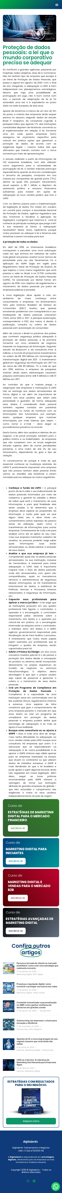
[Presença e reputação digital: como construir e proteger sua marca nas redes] (8, 988)
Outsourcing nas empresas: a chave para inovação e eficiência (37, 1021)
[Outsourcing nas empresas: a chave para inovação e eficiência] (8, 1024)
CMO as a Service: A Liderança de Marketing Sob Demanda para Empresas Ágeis (36, 1062)
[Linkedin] (34, 1181)
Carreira (20, 1071)
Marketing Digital (24, 974)
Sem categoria (35, 1029)
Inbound (20, 1050)
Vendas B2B (45, 1011)
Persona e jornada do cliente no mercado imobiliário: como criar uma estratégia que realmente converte (37, 965)
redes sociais (39, 992)
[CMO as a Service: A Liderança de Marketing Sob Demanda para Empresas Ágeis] (8, 1065)
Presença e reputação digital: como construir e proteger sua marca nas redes (37, 985)
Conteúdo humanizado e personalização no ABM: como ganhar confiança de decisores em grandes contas (37, 1005)
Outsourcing (22, 1029)
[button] (56, 4)
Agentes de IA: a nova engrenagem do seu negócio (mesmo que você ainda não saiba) (37, 1041)
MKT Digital (38, 974)
